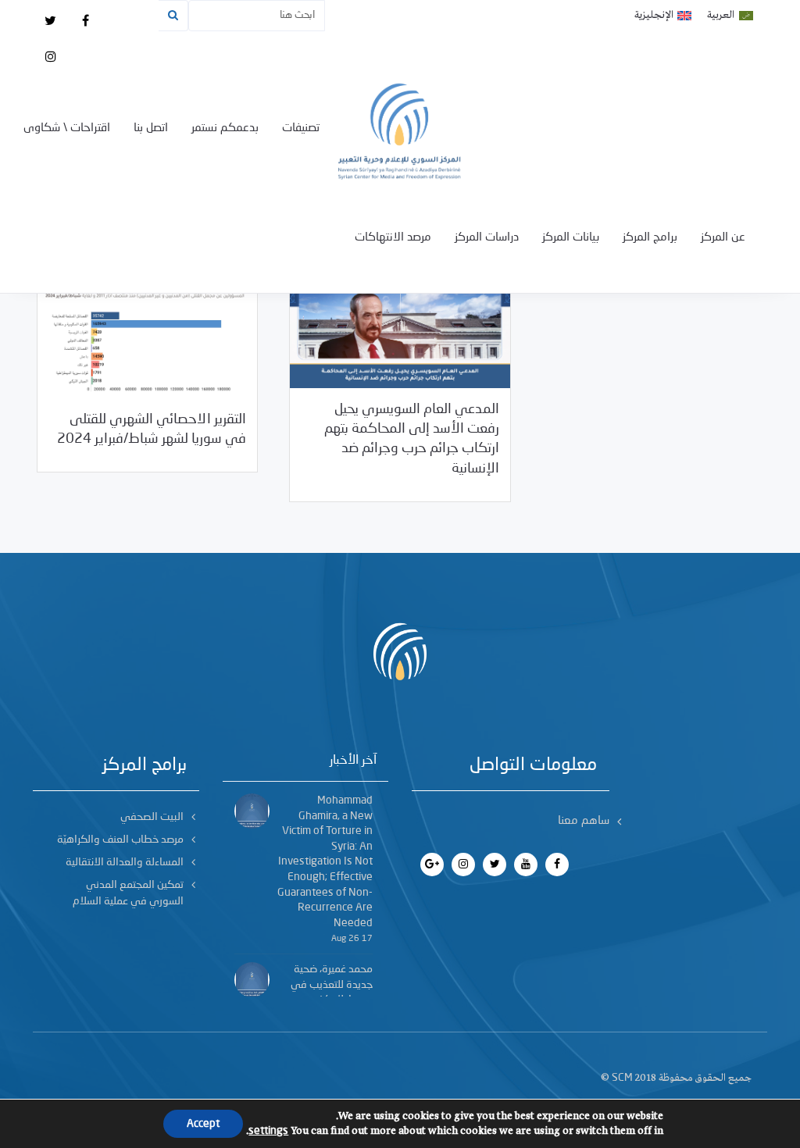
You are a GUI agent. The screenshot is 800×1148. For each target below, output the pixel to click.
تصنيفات (301, 128)
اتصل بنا (151, 128)
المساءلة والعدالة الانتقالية (125, 862)
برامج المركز (650, 238)
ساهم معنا (583, 821)
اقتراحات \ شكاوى (66, 128)
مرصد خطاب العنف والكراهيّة (120, 839)
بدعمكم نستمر (225, 128)
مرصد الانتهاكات (393, 238)
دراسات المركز (487, 238)
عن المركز (723, 238)
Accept (203, 1123)
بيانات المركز (570, 238)
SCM (622, 1077)
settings (268, 1130)
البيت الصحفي (152, 816)
